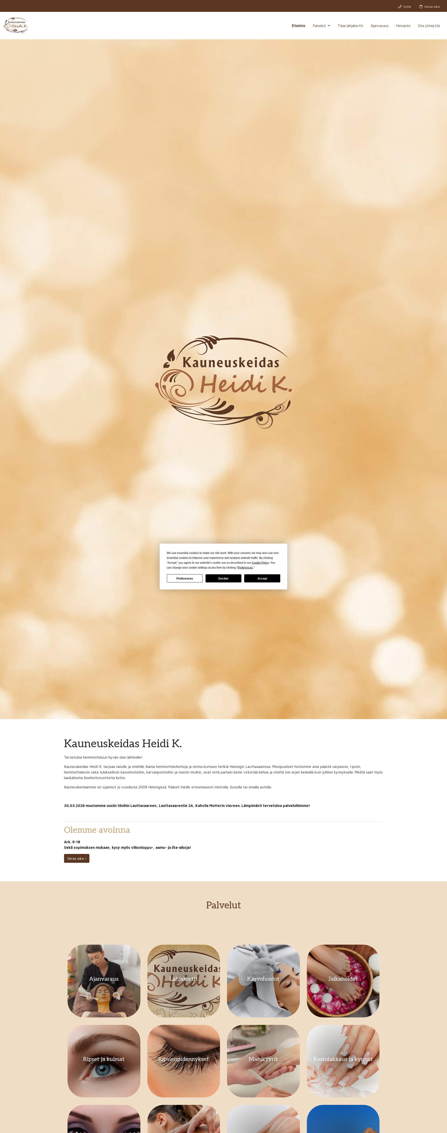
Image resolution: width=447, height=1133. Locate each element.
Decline (223, 578)
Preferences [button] (245, 567)
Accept (262, 578)
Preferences (184, 578)
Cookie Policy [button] (260, 562)
